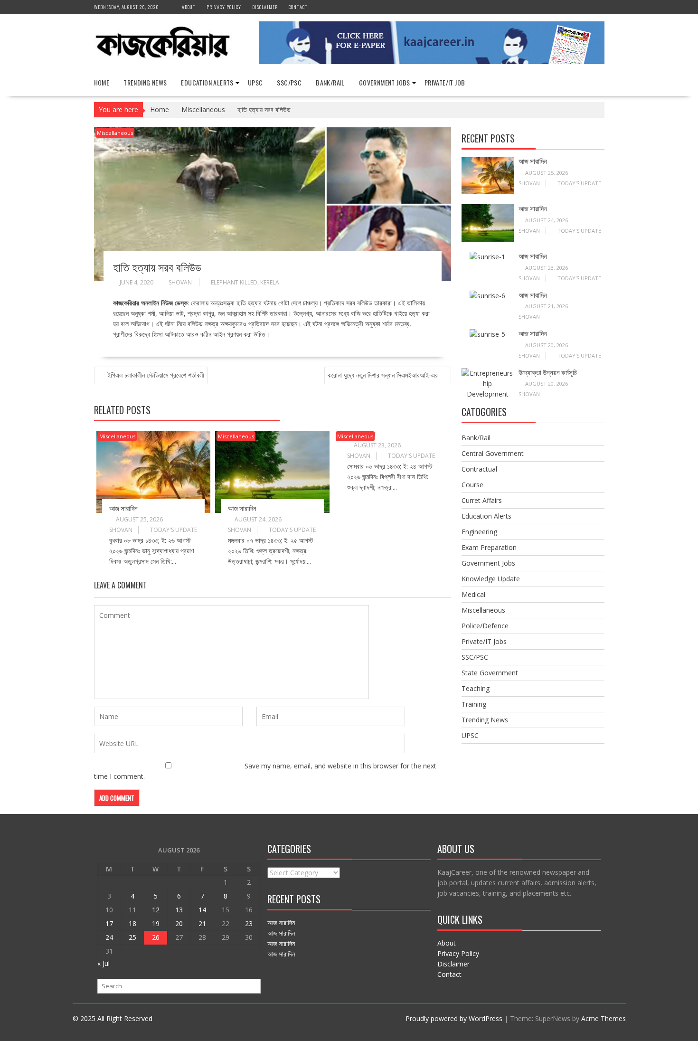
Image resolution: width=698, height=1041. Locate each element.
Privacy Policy (224, 6)
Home (102, 82)
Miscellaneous (115, 132)
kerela (269, 282)
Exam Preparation (489, 547)
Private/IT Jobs (484, 641)
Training (474, 704)
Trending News (145, 82)
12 (156, 909)
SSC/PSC (289, 82)
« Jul (103, 963)
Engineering (479, 531)
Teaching (476, 688)
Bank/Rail (330, 82)
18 (132, 923)
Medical (473, 594)
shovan (180, 282)
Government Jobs (384, 82)
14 (202, 909)
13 (179, 909)
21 (202, 923)
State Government (490, 672)
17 (109, 923)
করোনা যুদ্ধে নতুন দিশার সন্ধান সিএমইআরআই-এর (383, 374)
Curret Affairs (482, 500)
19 (156, 923)
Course (472, 484)
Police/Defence (485, 625)
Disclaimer (265, 6)
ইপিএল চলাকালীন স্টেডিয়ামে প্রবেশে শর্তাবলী (155, 374)
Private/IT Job (444, 82)
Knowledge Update (491, 578)
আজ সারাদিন (123, 507)
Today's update (173, 530)
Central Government (493, 453)
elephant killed (234, 282)
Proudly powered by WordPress (454, 1018)
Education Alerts (207, 82)
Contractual (479, 468)
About (189, 6)
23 (249, 923)
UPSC (255, 82)
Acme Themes (603, 1018)
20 (179, 923)
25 (132, 937)
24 (109, 937)
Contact (298, 6)
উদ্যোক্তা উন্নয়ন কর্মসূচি (548, 372)
